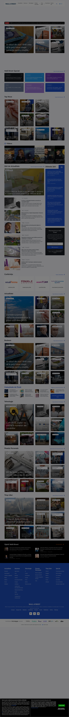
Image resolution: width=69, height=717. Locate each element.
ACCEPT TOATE (61, 705)
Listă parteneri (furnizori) (34, 707)
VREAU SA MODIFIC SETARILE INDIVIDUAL (61, 709)
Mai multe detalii (14, 705)
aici (2, 712)
